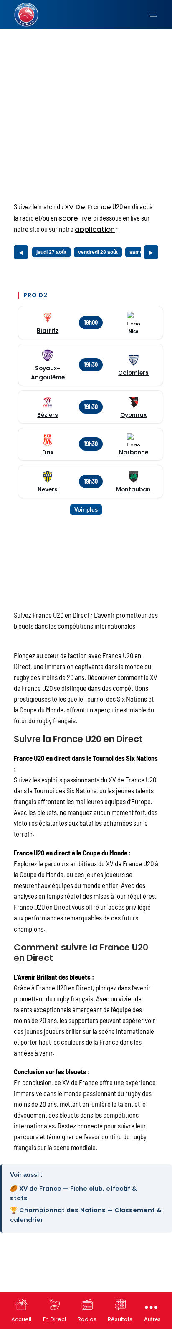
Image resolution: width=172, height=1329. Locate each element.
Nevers (48, 490)
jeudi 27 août (51, 252)
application (95, 229)
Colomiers (133, 373)
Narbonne (133, 452)
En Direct (54, 1319)
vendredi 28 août (98, 252)
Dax (47, 452)
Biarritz (47, 331)
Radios (87, 1319)
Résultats (120, 1319)
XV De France (88, 207)
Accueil (21, 1319)
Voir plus (86, 510)
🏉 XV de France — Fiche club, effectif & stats (73, 1193)
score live (75, 218)
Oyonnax (133, 415)
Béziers (47, 415)
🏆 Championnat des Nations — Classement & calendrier (86, 1215)
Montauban (133, 490)
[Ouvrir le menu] (153, 15)
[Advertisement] (86, 94)
